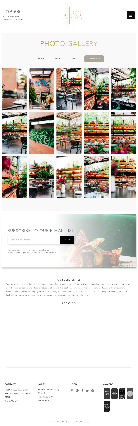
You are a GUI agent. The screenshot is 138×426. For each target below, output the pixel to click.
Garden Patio (94, 59)
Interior (74, 59)
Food (57, 59)
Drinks (41, 59)
